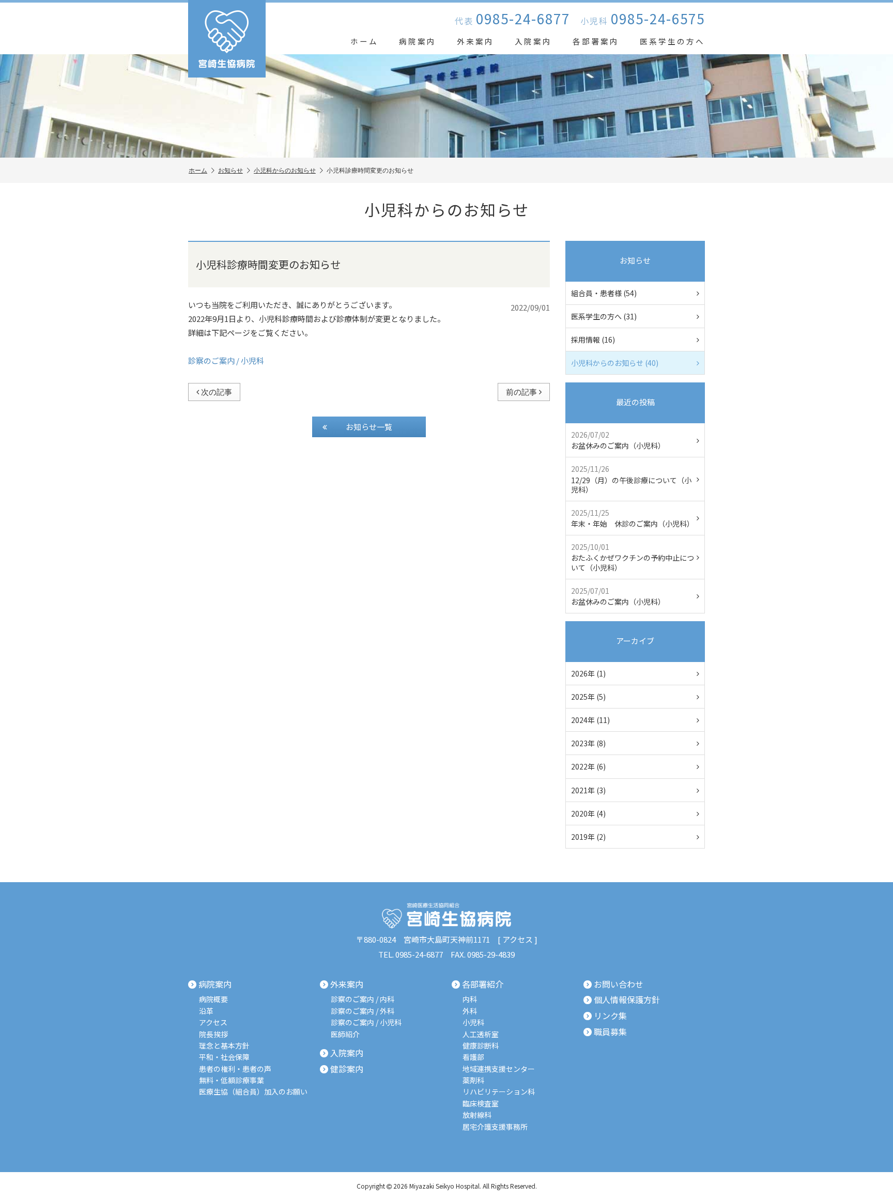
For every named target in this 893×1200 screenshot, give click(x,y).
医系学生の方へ (672, 41)
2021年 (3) (588, 790)
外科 (470, 1011)
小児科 (473, 1022)
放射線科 (477, 1115)
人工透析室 (481, 1034)
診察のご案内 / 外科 (362, 1011)
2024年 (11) (590, 720)
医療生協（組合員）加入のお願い (253, 1092)
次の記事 (216, 392)
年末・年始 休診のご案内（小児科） (632, 518)
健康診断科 (481, 1046)
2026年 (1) (588, 673)
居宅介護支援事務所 (495, 1127)
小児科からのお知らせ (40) (614, 363)
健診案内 (346, 1069)
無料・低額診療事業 (231, 1080)
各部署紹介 (482, 984)
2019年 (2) (588, 837)
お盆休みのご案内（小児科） (618, 440)
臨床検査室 (481, 1103)
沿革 (206, 1011)
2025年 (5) (588, 696)
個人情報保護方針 (627, 1000)
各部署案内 (596, 41)
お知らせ (230, 170)
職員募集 (610, 1032)
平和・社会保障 (224, 1057)
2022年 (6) (588, 766)
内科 (470, 999)
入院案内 (533, 41)
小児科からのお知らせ (285, 170)
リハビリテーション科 (499, 1092)
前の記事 (521, 392)
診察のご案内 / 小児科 (226, 360)
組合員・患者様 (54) (604, 293)
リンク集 (610, 1016)
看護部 (473, 1057)
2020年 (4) (588, 813)
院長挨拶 (213, 1034)
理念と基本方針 (224, 1046)
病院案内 (417, 41)
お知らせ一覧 (369, 426)
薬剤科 (473, 1080)
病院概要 (213, 999)
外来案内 (475, 41)
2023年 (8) (588, 743)
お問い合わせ (618, 984)
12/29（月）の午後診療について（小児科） (631, 479)
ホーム (364, 41)
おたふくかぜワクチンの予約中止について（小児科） (632, 557)
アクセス (517, 939)
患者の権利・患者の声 (235, 1069)
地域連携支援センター (499, 1069)
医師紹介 (345, 1034)
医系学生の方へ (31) (604, 316)
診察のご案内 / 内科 (362, 999)
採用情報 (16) (593, 339)
